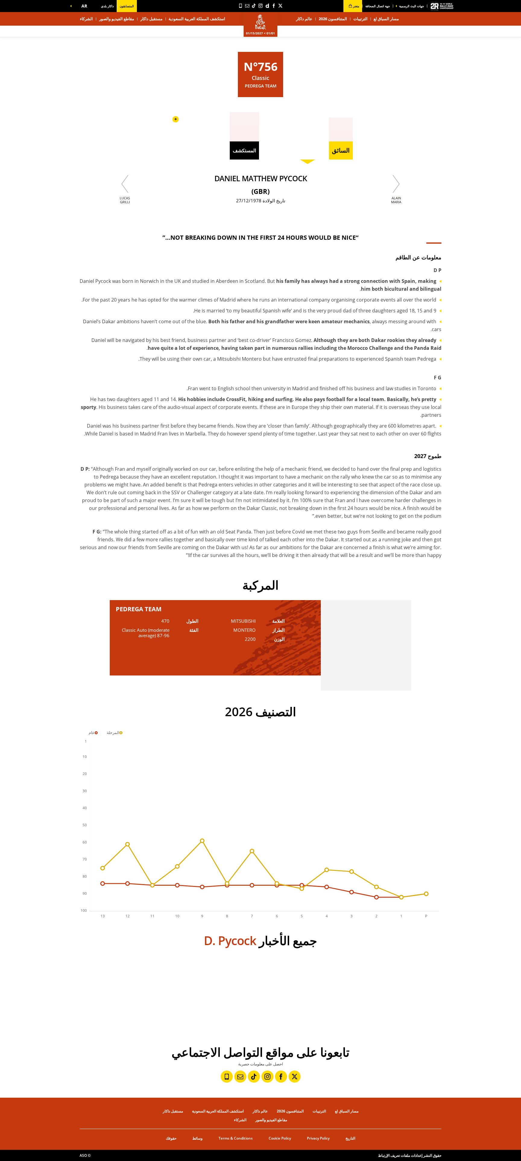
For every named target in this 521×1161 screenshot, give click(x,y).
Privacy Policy (318, 1138)
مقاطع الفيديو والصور (116, 18)
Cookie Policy (280, 1138)
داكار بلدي (107, 6)
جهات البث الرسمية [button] (411, 6)
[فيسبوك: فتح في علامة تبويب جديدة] (274, 6)
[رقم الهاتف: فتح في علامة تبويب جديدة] (240, 6)
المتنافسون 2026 (333, 18)
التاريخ (350, 1138)
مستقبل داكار (152, 18)
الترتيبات (360, 18)
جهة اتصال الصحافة (377, 6)
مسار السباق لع (346, 1111)
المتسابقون (127, 6)
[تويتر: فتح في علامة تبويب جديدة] (280, 6)
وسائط (197, 1138)
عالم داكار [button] (304, 18)
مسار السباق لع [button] (386, 18)
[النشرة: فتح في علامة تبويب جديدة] (247, 6)
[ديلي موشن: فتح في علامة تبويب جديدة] (267, 6)
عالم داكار (260, 1111)
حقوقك (171, 1138)
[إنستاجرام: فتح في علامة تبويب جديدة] (260, 6)
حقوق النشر (432, 1155)
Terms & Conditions (236, 1138)
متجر (355, 6)
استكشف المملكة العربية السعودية (197, 18)
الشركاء (86, 18)
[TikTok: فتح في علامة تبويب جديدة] (254, 6)
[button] (83, 6)
